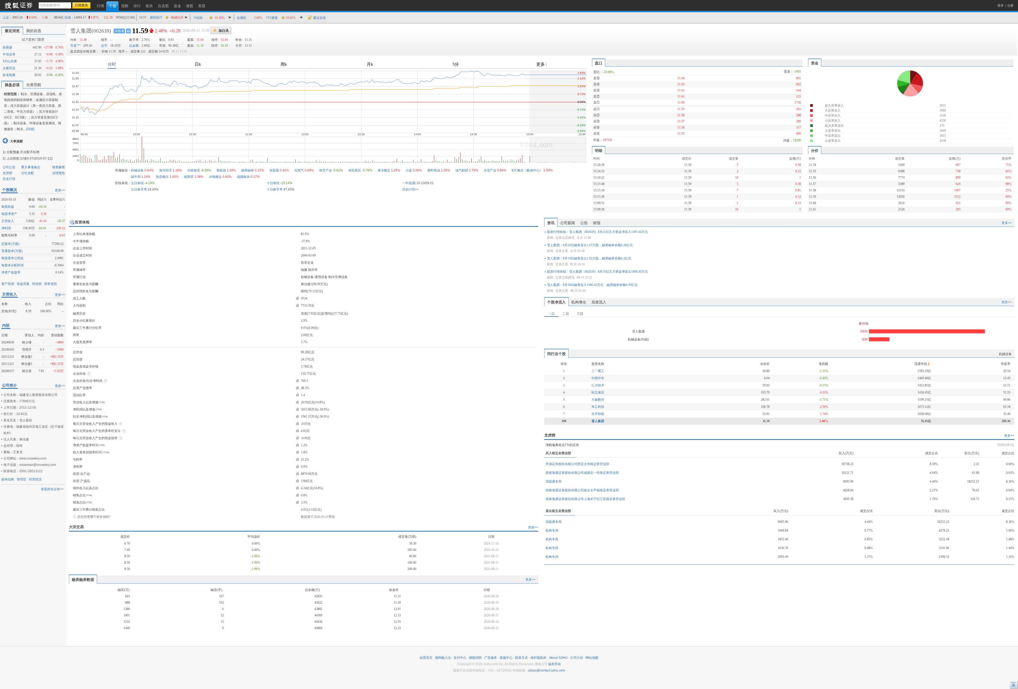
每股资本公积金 (12, 258)
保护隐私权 (538, 658)
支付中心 (460, 658)
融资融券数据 (83, 579)
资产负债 (7, 284)
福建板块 (243, 177)
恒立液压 (597, 392)
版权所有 (554, 664)
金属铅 (241, 18)
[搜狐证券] (18, 5)
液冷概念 (384, 170)
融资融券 (247, 170)
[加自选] (220, 30)
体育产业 (325, 170)
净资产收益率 (10, 272)
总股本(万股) (10, 244)
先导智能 (597, 414)
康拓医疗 (156, 17)
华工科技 (597, 407)
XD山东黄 (10, 61)
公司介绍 (576, 658)
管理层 (21, 479)
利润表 (37, 284)
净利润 (6, 228)
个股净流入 (556, 302)
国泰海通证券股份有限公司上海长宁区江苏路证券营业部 (585, 499)
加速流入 (598, 302)
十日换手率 (275, 189)
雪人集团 (80, 31)
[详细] (30, 129)
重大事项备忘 (30, 167)
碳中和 (136, 177)
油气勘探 (461, 170)
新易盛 (7, 47)
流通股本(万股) (12, 251)
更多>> (60, 190)
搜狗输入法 (443, 658)
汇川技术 (597, 385)
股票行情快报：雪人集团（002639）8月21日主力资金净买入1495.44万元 (597, 232)
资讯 (551, 223)
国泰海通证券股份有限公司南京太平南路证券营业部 (582, 490)
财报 (596, 223)
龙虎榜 (7, 173)
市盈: (75, 45)
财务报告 (50, 284)
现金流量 (23, 284)
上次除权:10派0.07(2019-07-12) (29, 158)
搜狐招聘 (475, 658)
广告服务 (490, 658)
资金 (814, 63)
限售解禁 (58, 167)
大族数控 (597, 399)
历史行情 (9, 179)
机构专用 (552, 530)
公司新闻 (567, 223)
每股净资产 (9, 214)
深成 (67, 17)
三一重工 (597, 371)
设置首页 (426, 658)
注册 (1010, 5)
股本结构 (7, 479)
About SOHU (558, 658)
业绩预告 (58, 173)
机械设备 (137, 170)
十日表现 (273, 183)
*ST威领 (272, 18)
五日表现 (137, 183)
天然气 (299, 170)
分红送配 (27, 173)
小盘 (409, 170)
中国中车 (597, 378)
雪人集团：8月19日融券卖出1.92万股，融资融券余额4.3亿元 (589, 258)
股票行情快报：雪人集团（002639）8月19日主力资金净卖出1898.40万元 (597, 271)
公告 (584, 223)
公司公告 (9, 167)
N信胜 (198, 18)
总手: (104, 45)
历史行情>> (410, 189)
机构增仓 (578, 302)
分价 (814, 150)
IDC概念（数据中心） (527, 170)
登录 (1000, 5)
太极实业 (9, 68)
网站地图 (592, 658)
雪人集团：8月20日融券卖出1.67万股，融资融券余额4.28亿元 (590, 245)
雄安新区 (354, 170)
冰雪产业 (490, 170)
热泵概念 (162, 177)
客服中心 (506, 658)
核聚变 (189, 177)
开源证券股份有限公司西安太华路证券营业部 (577, 464)
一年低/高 (409, 183)
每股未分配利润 (12, 265)
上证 (6, 17)
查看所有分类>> (52, 489)
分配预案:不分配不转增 (23, 152)
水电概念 (215, 177)
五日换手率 (139, 189)
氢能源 (221, 170)
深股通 (119, 31)
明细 (598, 150)
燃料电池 (433, 170)
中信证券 (9, 54)
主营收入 (7, 221)
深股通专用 (553, 481)
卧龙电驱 (9, 75)
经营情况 (35, 479)
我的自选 (33, 31)
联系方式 (521, 658)
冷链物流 (193, 170)
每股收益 (7, 207)
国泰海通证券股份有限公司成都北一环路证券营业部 (582, 473)
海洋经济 (165, 170)
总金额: (134, 45)
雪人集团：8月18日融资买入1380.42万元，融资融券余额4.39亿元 (592, 285)
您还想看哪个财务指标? (94, 517)
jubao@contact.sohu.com (546, 670)
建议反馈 (319, 18)
